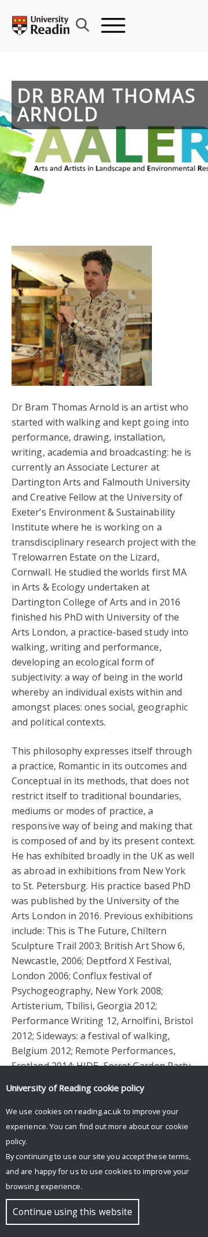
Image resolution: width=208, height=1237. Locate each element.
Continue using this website (72, 1212)
